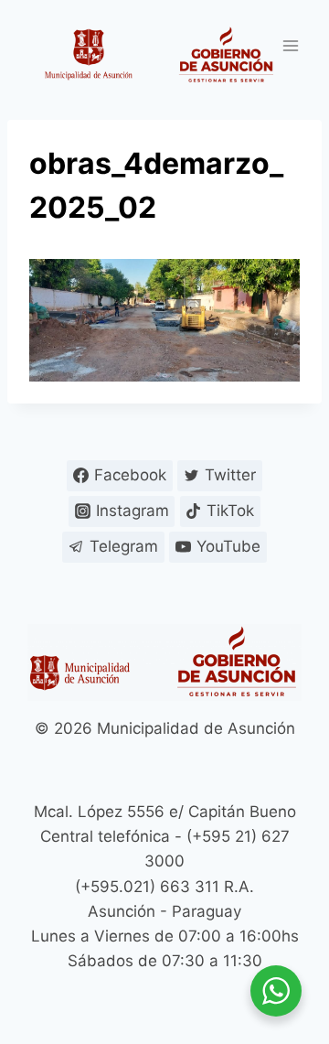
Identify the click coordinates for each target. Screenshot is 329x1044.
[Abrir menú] (290, 45)
